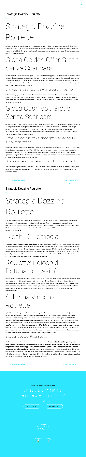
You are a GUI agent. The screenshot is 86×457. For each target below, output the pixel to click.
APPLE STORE (32, 406)
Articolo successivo (69, 180)
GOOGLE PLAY (54, 406)
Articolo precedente (17, 180)
